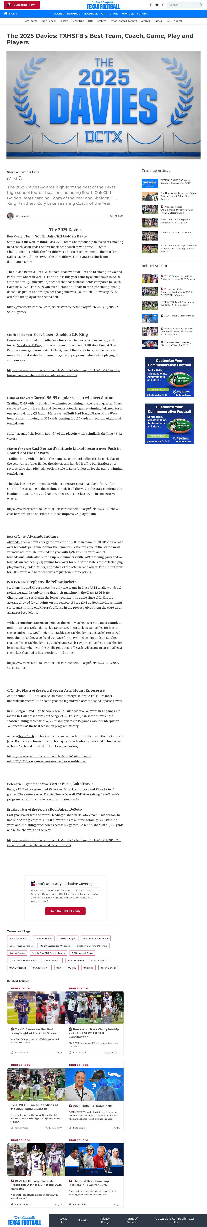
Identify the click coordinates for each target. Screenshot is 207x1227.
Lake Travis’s (110, 794)
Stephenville (16, 587)
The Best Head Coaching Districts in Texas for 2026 (175, 344)
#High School (108, 967)
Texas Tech (26, 736)
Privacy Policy (105, 1220)
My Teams (31, 21)
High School (48, 21)
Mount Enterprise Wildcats (55, 946)
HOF (90, 21)
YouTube (127, 13)
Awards (145, 21)
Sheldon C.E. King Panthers (92, 946)
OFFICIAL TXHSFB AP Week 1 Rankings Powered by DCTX (175, 181)
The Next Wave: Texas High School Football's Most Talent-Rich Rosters (178, 196)
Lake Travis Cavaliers (21, 946)
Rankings (73, 13)
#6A (58, 967)
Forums (142, 13)
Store (113, 13)
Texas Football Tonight (123, 21)
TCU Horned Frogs (82, 953)
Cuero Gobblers (43, 938)
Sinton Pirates (17, 953)
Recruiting (78, 21)
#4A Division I (99, 960)
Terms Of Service (132, 1220)
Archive (101, 21)
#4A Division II (17, 967)
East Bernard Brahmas (96, 938)
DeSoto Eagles (67, 938)
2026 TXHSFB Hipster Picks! (93, 1106)
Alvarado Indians (18, 938)
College (63, 21)
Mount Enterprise (68, 696)
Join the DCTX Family (65, 911)
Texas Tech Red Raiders (23, 960)
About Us (63, 1220)
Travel (178, 21)
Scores (59, 13)
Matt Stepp (79, 1128)
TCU (21, 789)
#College (88, 967)
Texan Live (90, 13)
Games (158, 21)
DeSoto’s (84, 815)
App (103, 13)
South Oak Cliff (17, 242)
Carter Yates (23, 216)
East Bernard (73, 459)
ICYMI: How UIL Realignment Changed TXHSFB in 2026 (175, 221)
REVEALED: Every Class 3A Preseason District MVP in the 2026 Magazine (36, 1184)
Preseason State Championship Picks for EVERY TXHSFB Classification (94, 1033)
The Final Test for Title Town (175, 232)
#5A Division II (41, 967)
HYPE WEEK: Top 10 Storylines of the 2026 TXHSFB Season (177, 303)
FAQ (168, 21)
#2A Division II (52, 960)
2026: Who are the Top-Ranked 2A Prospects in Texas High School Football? (178, 248)
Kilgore (37, 587)
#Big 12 (72, 967)
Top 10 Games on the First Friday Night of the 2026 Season (177, 278)
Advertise (82, 1220)
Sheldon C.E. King (29, 345)
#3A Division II (75, 960)
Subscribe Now (24, 4)
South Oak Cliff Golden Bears (48, 953)
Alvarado (13, 542)
